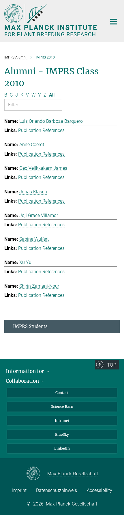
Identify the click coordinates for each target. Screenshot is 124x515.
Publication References (41, 130)
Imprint (19, 490)
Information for (25, 371)
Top (111, 365)
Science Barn (62, 406)
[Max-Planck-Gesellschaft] (36, 474)
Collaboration (23, 381)
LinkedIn (62, 448)
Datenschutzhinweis (56, 490)
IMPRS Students (30, 326)
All (52, 95)
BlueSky (62, 434)
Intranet (62, 420)
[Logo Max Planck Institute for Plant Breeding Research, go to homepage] (51, 20)
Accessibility (99, 490)
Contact (62, 393)
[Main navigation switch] (113, 21)
